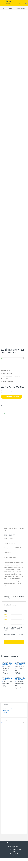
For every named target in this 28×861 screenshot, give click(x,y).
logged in (12, 634)
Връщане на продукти (8, 708)
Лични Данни (6, 710)
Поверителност (7, 715)
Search (20, 3)
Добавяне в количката (12, 396)
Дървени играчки (21, 8)
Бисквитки (5, 712)
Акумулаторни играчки (20, 662)
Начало (3, 8)
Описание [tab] (4, 406)
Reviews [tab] (16, 406)
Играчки (10, 8)
